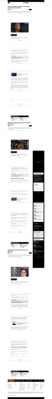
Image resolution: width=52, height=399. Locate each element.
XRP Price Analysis (21, 385)
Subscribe (11, 380)
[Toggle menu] (9, 2)
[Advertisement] (20, 17)
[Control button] (31, 9)
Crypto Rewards (34, 387)
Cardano (29, 385)
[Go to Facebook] (37, 234)
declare (27, 37)
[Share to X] (29, 9)
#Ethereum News (17, 356)
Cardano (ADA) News (10, 385)
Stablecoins (29, 387)
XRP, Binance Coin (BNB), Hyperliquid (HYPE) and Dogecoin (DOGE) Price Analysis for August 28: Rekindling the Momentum (19, 302)
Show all (39, 229)
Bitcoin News (35, 247)
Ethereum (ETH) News (10, 384)
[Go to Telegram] (39, 234)
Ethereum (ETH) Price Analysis (22, 384)
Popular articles (37, 239)
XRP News (35, 243)
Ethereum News (38, 247)
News (8, 9)
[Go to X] (34, 234)
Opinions (16, 384)
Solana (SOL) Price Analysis (22, 390)
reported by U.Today (14, 52)
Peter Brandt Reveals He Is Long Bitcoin (15, 58)
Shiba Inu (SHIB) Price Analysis (22, 387)
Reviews (35, 205)
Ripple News (37, 243)
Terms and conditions (42, 384)
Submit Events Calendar (35, 385)
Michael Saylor (41, 247)
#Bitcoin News (12, 356)
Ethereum (29, 384)
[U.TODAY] (26, 2)
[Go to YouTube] (42, 234)
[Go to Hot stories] (27, 56)
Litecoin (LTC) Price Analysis (22, 389)
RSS (40, 389)
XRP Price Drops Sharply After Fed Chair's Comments (17, 57)
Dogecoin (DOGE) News (10, 387)
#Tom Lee (26, 356)
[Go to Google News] (14, 35)
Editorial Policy (41, 387)
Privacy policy (41, 385)
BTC (35, 183)
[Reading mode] (18, 104)
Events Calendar (34, 389)
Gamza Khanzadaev (23, 247)
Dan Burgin (36, 220)
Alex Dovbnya (11, 9)
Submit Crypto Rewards (35, 384)
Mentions (34, 390)
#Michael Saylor (21, 356)
